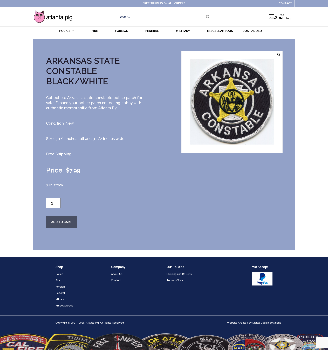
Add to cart (61, 222)
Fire (95, 31)
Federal (152, 31)
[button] (279, 55)
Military (183, 31)
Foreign (121, 31)
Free (284, 16)
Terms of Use (175, 280)
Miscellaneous (220, 31)
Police (64, 31)
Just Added (252, 31)
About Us (116, 274)
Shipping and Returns (179, 274)
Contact (285, 3)
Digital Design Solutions (266, 322)
